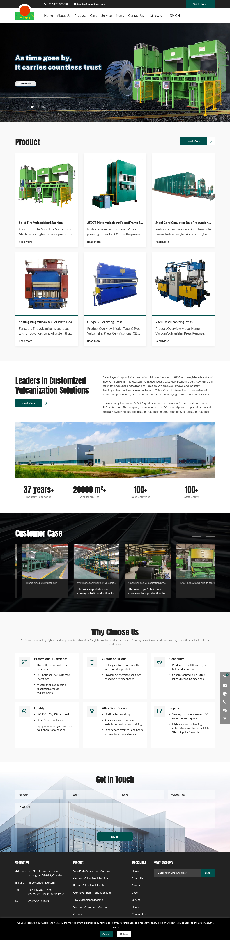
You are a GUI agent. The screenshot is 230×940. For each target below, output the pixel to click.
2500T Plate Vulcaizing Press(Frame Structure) (115, 222)
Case (93, 15)
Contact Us (136, 15)
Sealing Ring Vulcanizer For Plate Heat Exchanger (47, 322)
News (120, 15)
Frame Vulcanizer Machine (89, 885)
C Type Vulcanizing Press (104, 322)
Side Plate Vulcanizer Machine (91, 871)
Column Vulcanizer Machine (90, 878)
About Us (63, 15)
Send (207, 872)
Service (106, 15)
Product (80, 15)
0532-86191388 (38, 894)
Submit (115, 836)
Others (77, 914)
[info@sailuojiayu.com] (225, 685)
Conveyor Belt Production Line (92, 892)
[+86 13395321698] (225, 702)
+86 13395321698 (57, 4)
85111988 (57, 894)
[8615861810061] (225, 693)
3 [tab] (33, 106)
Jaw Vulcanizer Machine (88, 899)
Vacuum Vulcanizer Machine (90, 907)
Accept (106, 933)
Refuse (124, 933)
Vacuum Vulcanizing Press (174, 322)
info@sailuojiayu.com (41, 882)
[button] (196, 532)
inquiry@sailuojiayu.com (91, 4)
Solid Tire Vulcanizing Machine (41, 222)
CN (177, 15)
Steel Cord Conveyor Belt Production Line (183, 222)
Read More (193, 141)
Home (48, 15)
